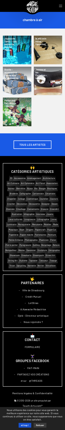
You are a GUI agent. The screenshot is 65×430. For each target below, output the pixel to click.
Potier (53, 240)
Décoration (22, 204)
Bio (35, 188)
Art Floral (40, 183)
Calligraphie (25, 193)
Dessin (55, 204)
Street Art (50, 255)
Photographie (31, 240)
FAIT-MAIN (33, 368)
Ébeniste (10, 209)
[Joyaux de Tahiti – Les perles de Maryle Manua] (17, 50)
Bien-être (20, 188)
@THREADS (35, 380)
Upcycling (21, 265)
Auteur (11, 188)
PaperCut (51, 230)
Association (52, 183)
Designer (45, 204)
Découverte (34, 204)
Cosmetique (32, 199)
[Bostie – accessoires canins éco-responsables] (17, 81)
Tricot (12, 265)
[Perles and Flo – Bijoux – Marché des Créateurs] (17, 112)
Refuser (40, 425)
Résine (21, 250)
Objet (21, 230)
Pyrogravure (25, 245)
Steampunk (38, 255)
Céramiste (50, 193)
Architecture (49, 178)
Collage (21, 199)
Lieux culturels (15, 219)
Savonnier (31, 250)
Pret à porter (12, 245)
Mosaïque (13, 230)
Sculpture (42, 250)
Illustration (17, 214)
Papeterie (13, 235)
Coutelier (44, 199)
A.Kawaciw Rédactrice (33, 309)
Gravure (44, 209)
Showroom (15, 255)
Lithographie (43, 219)
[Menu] (60, 6)
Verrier (41, 265)
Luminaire (11, 224)
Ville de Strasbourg (33, 290)
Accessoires (20, 178)
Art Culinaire (13, 183)
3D (11, 178)
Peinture (52, 235)
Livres (53, 219)
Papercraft (40, 230)
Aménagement (34, 178)
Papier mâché (26, 235)
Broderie (14, 193)
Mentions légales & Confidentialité (32, 393)
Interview (40, 214)
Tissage (53, 260)
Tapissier (33, 260)
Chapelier (11, 199)
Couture (54, 199)
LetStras (33, 303)
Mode (55, 224)
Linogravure (29, 219)
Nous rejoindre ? (33, 322)
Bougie (42, 188)
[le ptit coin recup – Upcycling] (48, 50)
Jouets (50, 214)
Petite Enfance (16, 240)
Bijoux (30, 188)
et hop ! (25, 425)
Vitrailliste (51, 265)
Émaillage (21, 209)
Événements (33, 209)
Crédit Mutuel (33, 296)
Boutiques (52, 188)
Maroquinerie (24, 224)
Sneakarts (26, 255)
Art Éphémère (27, 183)
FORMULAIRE (32, 347)
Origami (29, 230)
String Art (13, 260)
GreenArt (54, 209)
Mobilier (47, 224)
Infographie (29, 214)
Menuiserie (37, 224)
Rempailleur (11, 250)
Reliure (56, 245)
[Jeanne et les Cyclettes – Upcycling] (48, 81)
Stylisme (23, 260)
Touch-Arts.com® (32, 405)
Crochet (11, 204)
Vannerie (32, 265)
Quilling (36, 245)
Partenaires (40, 235)
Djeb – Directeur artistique (33, 315)
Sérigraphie (54, 250)
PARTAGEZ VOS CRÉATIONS (33, 374)
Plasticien (44, 240)
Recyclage (46, 245)
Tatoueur (43, 260)
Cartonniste (38, 193)
